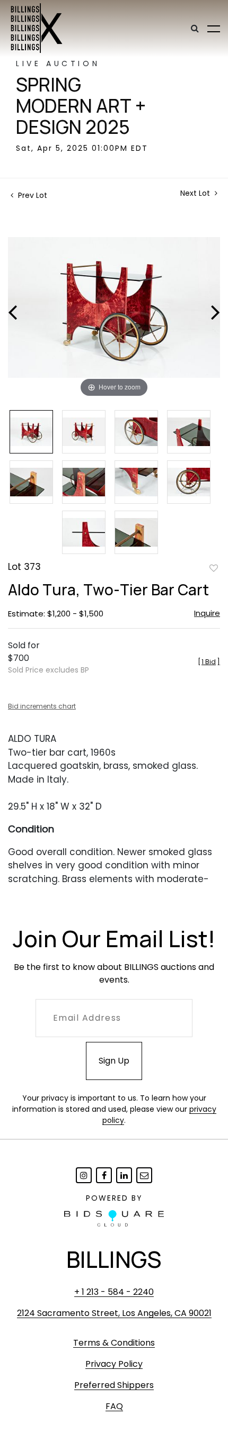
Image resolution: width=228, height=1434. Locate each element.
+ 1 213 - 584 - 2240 (114, 1292)
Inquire (207, 613)
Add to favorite (213, 567)
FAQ (114, 1406)
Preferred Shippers (114, 1385)
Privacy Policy (114, 1364)
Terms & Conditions (114, 1343)
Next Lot (196, 193)
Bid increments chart (42, 706)
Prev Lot (31, 195)
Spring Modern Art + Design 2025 (81, 106)
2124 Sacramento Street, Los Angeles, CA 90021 (114, 1313)
